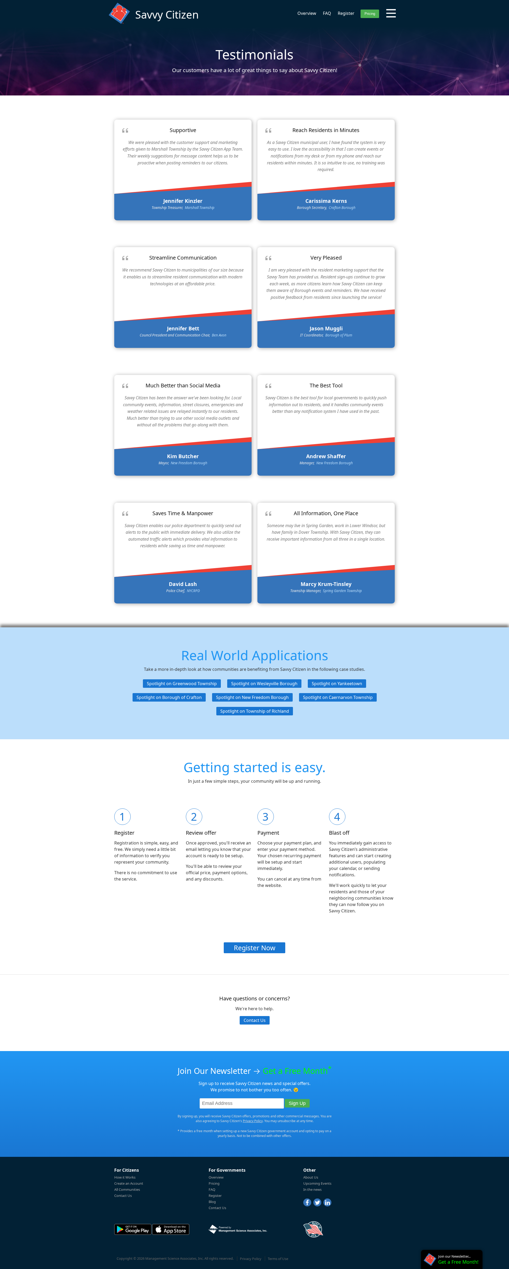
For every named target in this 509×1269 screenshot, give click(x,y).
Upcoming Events (317, 1183)
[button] (391, 13)
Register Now (254, 947)
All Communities (127, 1189)
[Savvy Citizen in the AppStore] (170, 1229)
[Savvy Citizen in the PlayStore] (132, 1229)
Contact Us (255, 1020)
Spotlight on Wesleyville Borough (264, 683)
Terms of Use (278, 1258)
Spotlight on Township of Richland (254, 711)
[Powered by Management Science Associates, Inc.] (238, 1229)
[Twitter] (317, 1202)
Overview (306, 13)
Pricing (214, 1183)
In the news (312, 1189)
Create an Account (128, 1183)
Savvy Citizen (167, 14)
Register (346, 13)
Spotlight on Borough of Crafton (169, 697)
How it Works (124, 1177)
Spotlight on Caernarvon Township (338, 697)
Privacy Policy (253, 1121)
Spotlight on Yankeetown (337, 683)
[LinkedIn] (327, 1202)
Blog (212, 1201)
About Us (310, 1177)
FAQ (327, 13)
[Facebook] (307, 1202)
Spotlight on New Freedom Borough (252, 697)
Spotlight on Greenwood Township (182, 683)
